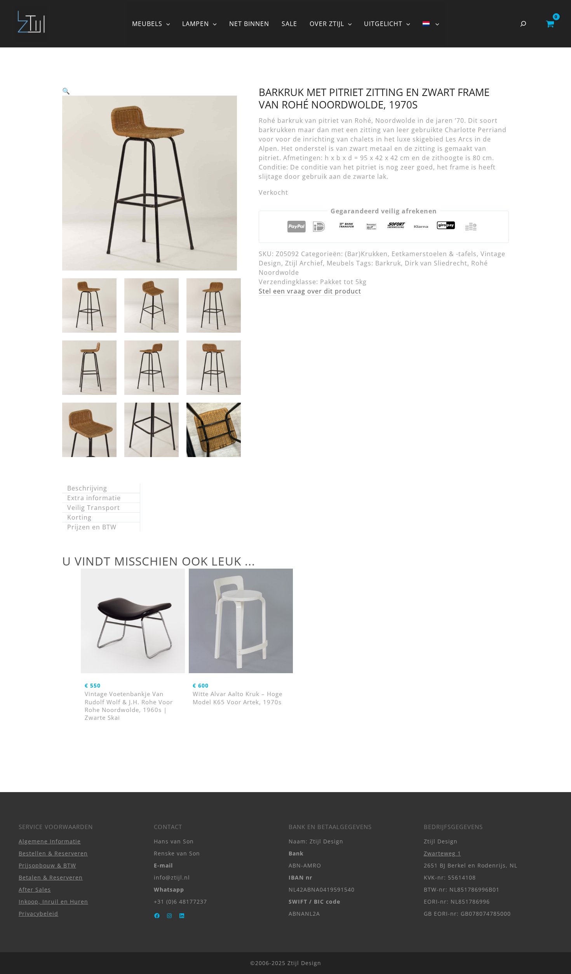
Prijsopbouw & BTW (47, 865)
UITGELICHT (383, 23)
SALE (289, 23)
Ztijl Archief (304, 263)
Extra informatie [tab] (94, 498)
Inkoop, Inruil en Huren (53, 901)
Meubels (340, 263)
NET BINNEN (249, 23)
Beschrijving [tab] (87, 488)
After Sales (35, 889)
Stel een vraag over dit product (310, 291)
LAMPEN (195, 23)
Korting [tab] (79, 517)
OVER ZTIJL (327, 23)
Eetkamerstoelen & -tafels (434, 254)
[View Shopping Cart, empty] (549, 23)
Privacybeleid (38, 913)
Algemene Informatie (50, 841)
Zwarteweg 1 (442, 853)
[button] (166, 23)
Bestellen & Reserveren (53, 853)
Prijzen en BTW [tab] (92, 527)
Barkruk (388, 263)
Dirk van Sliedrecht (436, 263)
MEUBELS (147, 23)
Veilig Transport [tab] (93, 507)
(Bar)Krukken (366, 254)
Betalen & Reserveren (51, 877)
